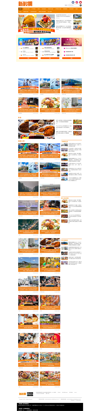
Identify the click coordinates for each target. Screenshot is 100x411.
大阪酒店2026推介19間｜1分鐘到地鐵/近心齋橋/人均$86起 (75, 174)
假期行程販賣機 (42, 11)
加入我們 (50, 11)
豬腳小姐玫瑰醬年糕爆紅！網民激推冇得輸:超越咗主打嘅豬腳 (75, 221)
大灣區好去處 (58, 8)
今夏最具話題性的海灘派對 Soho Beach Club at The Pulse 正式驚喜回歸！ (75, 253)
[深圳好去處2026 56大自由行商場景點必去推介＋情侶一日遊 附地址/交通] (64, 144)
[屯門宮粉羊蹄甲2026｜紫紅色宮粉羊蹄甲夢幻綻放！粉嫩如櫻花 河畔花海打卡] (64, 263)
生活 (20, 11)
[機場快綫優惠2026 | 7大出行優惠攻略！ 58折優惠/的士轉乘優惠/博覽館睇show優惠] (64, 159)
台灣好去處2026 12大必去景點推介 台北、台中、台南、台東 (75, 165)
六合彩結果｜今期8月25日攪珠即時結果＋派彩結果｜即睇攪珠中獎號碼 (75, 150)
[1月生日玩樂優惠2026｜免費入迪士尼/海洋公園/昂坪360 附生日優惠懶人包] (64, 179)
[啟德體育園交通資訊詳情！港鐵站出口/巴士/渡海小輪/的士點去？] (64, 248)
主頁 (20, 8)
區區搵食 (44, 8)
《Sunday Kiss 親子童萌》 (40, 393)
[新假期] (34, 3)
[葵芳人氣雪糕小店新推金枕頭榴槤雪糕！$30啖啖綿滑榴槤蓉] (64, 211)
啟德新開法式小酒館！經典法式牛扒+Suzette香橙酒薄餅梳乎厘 (75, 206)
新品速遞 (71, 8)
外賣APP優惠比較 (60, 405)
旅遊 (77, 8)
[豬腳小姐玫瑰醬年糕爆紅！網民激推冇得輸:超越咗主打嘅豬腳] (64, 221)
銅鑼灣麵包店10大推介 (37, 405)
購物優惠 (65, 8)
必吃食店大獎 (26, 8)
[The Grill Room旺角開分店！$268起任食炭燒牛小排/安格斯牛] (64, 216)
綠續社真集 (25, 11)
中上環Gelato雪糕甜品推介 (49, 405)
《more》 (75, 392)
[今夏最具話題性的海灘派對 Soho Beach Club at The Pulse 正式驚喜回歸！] (64, 253)
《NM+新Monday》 (65, 392)
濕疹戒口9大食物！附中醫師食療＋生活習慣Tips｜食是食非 (75, 155)
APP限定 (34, 8)
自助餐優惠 (29, 410)
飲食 (39, 8)
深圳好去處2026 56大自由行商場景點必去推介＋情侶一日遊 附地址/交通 (75, 145)
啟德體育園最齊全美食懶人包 (24, 405)
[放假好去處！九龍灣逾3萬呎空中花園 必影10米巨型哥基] (64, 258)
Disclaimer (72, 400)
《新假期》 (55, 392)
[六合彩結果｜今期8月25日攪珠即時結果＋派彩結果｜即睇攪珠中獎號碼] (64, 149)
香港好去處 (50, 8)
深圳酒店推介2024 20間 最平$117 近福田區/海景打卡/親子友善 (75, 170)
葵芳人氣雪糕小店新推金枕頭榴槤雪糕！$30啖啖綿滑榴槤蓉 (75, 211)
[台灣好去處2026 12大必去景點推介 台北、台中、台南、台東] (64, 164)
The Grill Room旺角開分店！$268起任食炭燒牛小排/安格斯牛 (75, 216)
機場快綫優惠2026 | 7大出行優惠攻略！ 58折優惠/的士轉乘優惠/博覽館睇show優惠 (75, 160)
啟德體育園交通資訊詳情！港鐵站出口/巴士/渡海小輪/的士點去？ (75, 248)
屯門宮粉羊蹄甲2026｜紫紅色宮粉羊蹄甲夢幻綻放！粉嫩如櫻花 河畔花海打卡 (75, 263)
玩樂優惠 (57, 29)
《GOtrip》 (59, 392)
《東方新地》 (71, 392)
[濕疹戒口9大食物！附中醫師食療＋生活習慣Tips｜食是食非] (64, 154)
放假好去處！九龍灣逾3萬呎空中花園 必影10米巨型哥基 (75, 258)
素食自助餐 (35, 410)
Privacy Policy (78, 400)
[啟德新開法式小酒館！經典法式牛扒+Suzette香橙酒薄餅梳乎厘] (64, 206)
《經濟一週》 (47, 393)
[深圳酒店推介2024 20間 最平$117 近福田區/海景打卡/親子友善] (64, 169)
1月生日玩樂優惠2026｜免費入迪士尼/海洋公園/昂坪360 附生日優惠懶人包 (75, 179)
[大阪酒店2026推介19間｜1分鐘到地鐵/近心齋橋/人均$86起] (64, 174)
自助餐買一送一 (21, 410)
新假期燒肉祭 (34, 11)
